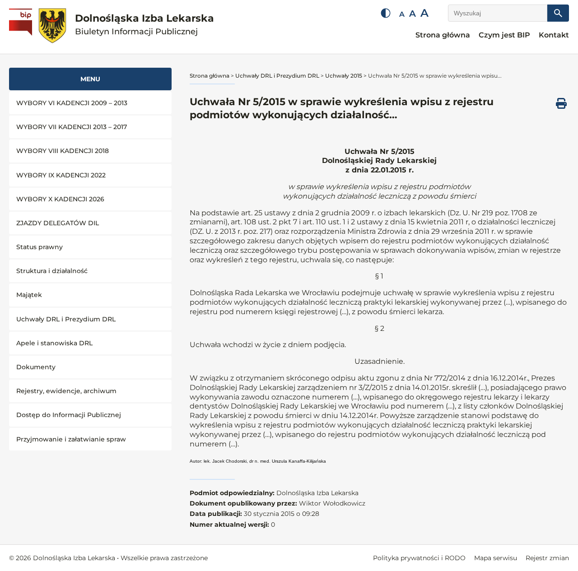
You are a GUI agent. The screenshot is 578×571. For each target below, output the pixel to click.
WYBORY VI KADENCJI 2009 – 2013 (71, 103)
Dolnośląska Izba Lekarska (144, 24)
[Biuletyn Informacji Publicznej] (21, 27)
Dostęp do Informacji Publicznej (68, 415)
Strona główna (442, 35)
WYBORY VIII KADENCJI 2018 (62, 151)
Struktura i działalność (52, 271)
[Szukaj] (558, 13)
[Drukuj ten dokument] (561, 103)
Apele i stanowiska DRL (54, 343)
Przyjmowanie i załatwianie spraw (71, 439)
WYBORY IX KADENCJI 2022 (61, 175)
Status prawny (39, 247)
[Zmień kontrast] (385, 13)
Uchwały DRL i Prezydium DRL (66, 319)
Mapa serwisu (495, 558)
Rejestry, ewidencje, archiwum (66, 391)
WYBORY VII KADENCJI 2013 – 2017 (71, 127)
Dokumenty (36, 367)
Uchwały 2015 (343, 75)
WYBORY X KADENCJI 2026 (60, 199)
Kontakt (554, 35)
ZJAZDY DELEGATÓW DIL (57, 223)
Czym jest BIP (504, 35)
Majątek (29, 295)
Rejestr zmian (547, 558)
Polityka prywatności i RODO (419, 558)
